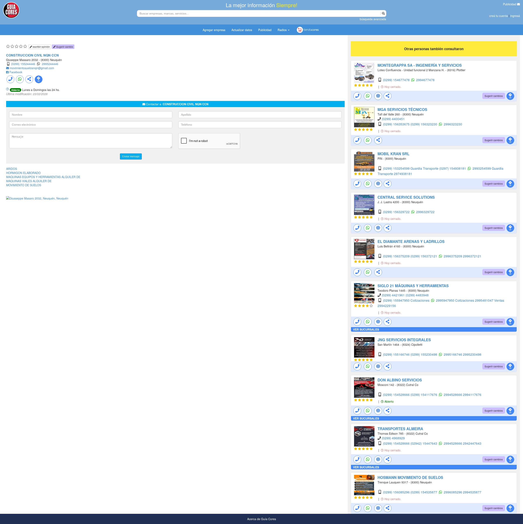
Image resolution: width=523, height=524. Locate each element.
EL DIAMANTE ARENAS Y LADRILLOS (411, 241)
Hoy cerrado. (392, 87)
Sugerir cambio (64, 46)
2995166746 (453, 354)
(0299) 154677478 (396, 80)
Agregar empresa (214, 30)
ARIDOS (11, 169)
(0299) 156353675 (396, 124)
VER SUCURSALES (366, 329)
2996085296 (453, 492)
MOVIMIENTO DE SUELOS (23, 185)
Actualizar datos (241, 30)
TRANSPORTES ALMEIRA (400, 428)
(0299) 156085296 (396, 492)
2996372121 (472, 256)
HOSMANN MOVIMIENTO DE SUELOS (410, 477)
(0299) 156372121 (424, 256)
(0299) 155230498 (424, 354)
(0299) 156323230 (424, 124)
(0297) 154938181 (453, 168)
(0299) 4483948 (417, 295)
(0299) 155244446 (23, 64)
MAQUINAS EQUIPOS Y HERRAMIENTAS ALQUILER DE (43, 177)
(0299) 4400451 (393, 118)
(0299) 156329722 (396, 211)
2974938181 (403, 173)
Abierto (389, 401)
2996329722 (425, 211)
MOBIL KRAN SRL (393, 153)
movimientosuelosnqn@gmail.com (32, 68)
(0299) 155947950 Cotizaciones (406, 300)
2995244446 (50, 64)
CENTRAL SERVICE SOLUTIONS (406, 197)
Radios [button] (282, 30)
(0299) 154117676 (424, 394)
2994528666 (453, 394)
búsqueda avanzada (373, 19)
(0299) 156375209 (396, 256)
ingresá (515, 16)
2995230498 (472, 354)
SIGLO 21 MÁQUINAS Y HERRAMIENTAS (413, 285)
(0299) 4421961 (394, 295)
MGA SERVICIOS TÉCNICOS (402, 109)
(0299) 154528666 (396, 394)
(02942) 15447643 (424, 443)
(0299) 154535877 (424, 492)
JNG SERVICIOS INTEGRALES (404, 339)
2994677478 (425, 80)
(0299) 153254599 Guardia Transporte (411, 168)
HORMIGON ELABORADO (23, 173)
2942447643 (472, 443)
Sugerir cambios (494, 95)
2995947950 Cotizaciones (455, 300)
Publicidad (510, 4)
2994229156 (387, 305)
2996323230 (453, 124)
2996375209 (453, 256)
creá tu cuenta (498, 16)
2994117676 (472, 394)
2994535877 (472, 492)
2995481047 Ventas (489, 300)
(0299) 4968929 (393, 438)
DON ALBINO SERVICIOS (400, 380)
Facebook (15, 72)
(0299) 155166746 (396, 354)
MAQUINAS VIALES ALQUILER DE (28, 181)
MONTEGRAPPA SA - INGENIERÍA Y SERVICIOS (420, 65)
